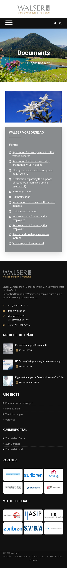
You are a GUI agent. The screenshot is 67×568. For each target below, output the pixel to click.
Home (22, 63)
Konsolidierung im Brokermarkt (31, 345)
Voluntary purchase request (28, 243)
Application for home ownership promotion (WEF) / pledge (31, 162)
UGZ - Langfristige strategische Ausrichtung (38, 361)
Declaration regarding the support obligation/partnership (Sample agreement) (32, 182)
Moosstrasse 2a (18, 317)
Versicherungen (14, 414)
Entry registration (22, 191)
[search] (60, 23)
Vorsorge (10, 419)
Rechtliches (56, 556)
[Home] (34, 9)
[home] (20, 274)
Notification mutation (25, 211)
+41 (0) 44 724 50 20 (17, 305)
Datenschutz (39, 556)
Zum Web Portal (14, 449)
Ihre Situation (12, 408)
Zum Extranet (12, 443)
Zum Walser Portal (15, 438)
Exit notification (21, 196)
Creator (33, 560)
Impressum (21, 556)
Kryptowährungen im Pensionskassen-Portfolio (39, 377)
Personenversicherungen (19, 403)
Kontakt (7, 556)
